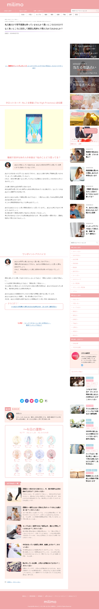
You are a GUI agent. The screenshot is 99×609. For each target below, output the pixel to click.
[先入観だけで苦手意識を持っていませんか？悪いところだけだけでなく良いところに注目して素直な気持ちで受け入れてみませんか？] (36, 401)
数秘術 (75, 267)
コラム (75, 291)
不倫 (64, 14)
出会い (23, 14)
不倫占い (75, 323)
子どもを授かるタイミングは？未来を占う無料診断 (92, 411)
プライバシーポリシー (60, 596)
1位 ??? (22, 433)
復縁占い (75, 311)
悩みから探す (23, 11)
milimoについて (73, 596)
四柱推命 (75, 263)
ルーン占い (76, 275)
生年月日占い (77, 255)
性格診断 (75, 343)
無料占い (24, 596)
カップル (38, 14)
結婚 (58, 14)
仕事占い (9, 582)
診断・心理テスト (39, 11)
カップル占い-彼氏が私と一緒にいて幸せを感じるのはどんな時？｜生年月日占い (92, 459)
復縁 (46, 14)
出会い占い (76, 299)
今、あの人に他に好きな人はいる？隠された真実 (92, 210)
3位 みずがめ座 (43, 433)
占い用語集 (76, 283)
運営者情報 (32, 596)
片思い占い (76, 303)
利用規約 (40, 596)
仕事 (70, 14)
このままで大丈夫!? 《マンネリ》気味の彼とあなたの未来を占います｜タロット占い (92, 394)
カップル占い (77, 307)
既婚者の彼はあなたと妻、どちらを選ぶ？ (92, 154)
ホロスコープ (77, 279)
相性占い (75, 315)
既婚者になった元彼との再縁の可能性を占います (92, 478)
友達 (76, 14)
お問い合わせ (48, 596)
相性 (52, 14)
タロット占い (16, 582)
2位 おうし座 (31, 433)
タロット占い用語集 (79, 287)
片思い (30, 14)
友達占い (75, 331)
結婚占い (75, 319)
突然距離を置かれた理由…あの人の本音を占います (92, 172)
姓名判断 (75, 259)
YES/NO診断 (77, 347)
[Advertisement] (34, 49)
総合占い (75, 335)
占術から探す (8, 11)
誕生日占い (76, 271)
